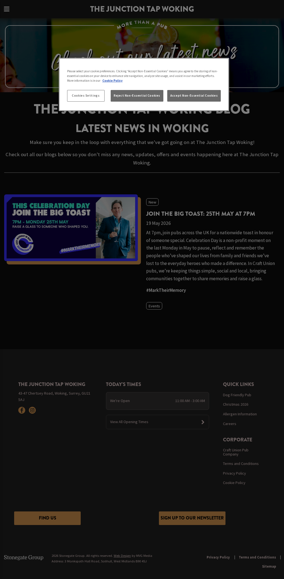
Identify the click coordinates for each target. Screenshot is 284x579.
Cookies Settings (86, 95)
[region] (144, 84)
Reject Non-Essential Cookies (137, 95)
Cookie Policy (112, 81)
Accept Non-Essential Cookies (194, 95)
